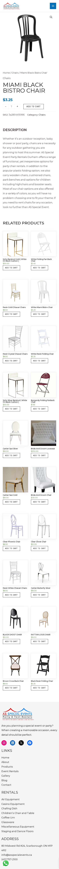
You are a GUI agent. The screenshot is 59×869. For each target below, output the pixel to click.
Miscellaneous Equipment (17, 826)
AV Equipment (10, 799)
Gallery (5, 775)
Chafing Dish (9, 808)
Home (6, 72)
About (5, 762)
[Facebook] (29, 742)
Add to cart (33, 106)
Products (7, 766)
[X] (21, 742)
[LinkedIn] (12, 742)
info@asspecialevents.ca (16, 854)
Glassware (7, 822)
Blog (4, 780)
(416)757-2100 (9, 859)
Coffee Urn (8, 817)
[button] (51, 17)
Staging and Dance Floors (17, 831)
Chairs (15, 72)
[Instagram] (4, 742)
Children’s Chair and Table (17, 813)
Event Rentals (10, 771)
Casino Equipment (13, 804)
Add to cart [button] (11, 268)
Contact (6, 784)
